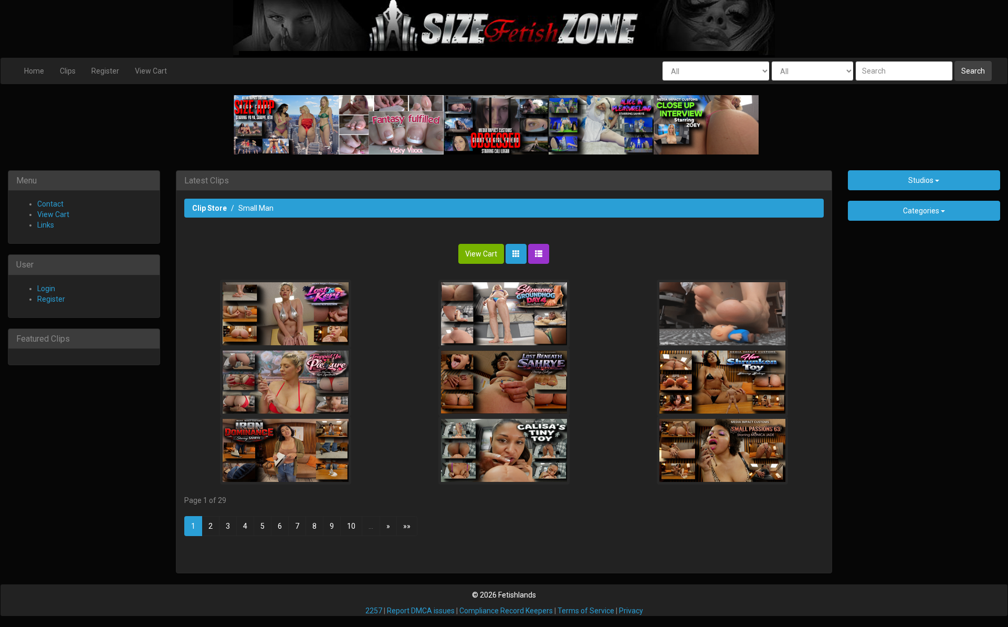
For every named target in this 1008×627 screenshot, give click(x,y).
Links (45, 225)
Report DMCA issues (421, 611)
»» (407, 526)
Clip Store (209, 208)
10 (351, 526)
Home (34, 71)
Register (105, 71)
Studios (921, 180)
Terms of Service (586, 611)
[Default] (516, 254)
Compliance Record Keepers (506, 611)
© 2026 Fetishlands (504, 595)
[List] (538, 254)
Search (973, 71)
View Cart (151, 71)
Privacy (631, 611)
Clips (68, 71)
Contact (50, 204)
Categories (922, 211)
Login (46, 288)
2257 (373, 611)
